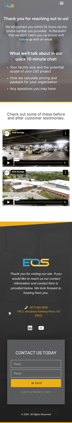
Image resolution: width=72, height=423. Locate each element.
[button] (61, 3)
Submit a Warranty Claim (36, 391)
